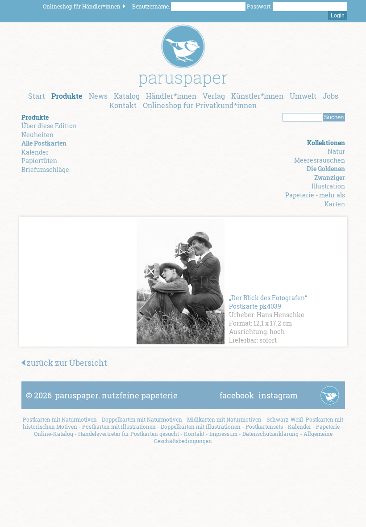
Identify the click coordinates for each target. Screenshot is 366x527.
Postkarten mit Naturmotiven (60, 419)
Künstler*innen (257, 95)
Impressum (223, 433)
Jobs (330, 95)
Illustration (328, 186)
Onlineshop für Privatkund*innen (200, 105)
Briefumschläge (45, 169)
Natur (336, 151)
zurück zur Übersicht (66, 362)
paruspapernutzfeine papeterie (116, 395)
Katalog (127, 95)
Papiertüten (39, 160)
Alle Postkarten (44, 143)
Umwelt (303, 95)
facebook (237, 395)
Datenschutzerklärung (270, 433)
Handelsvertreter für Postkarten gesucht (128, 433)
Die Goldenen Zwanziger (326, 173)
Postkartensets (264, 426)
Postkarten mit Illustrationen (119, 426)
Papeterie (328, 426)
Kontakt (123, 105)
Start (36, 95)
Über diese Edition (49, 125)
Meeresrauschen (319, 160)
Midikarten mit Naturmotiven (224, 419)
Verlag (214, 95)
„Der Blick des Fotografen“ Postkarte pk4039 (268, 301)
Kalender (35, 152)
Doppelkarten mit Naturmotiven (142, 419)
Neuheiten (37, 134)
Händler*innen (171, 95)
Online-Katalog (53, 433)
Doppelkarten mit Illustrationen (201, 426)
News (98, 95)
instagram (278, 395)
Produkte (67, 95)
